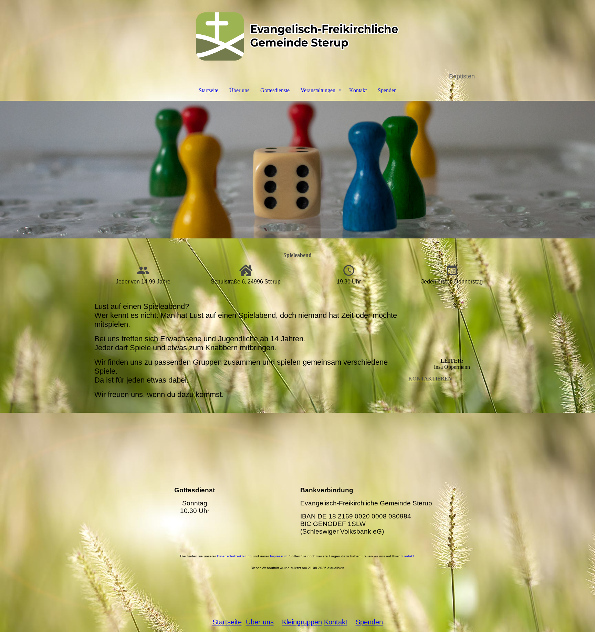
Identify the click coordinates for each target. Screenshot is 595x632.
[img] (297, 36)
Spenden (387, 90)
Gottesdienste (275, 90)
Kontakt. (408, 556)
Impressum (278, 556)
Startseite (208, 90)
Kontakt (358, 90)
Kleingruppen (302, 622)
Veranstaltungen (318, 90)
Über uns (239, 90)
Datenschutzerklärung (234, 556)
